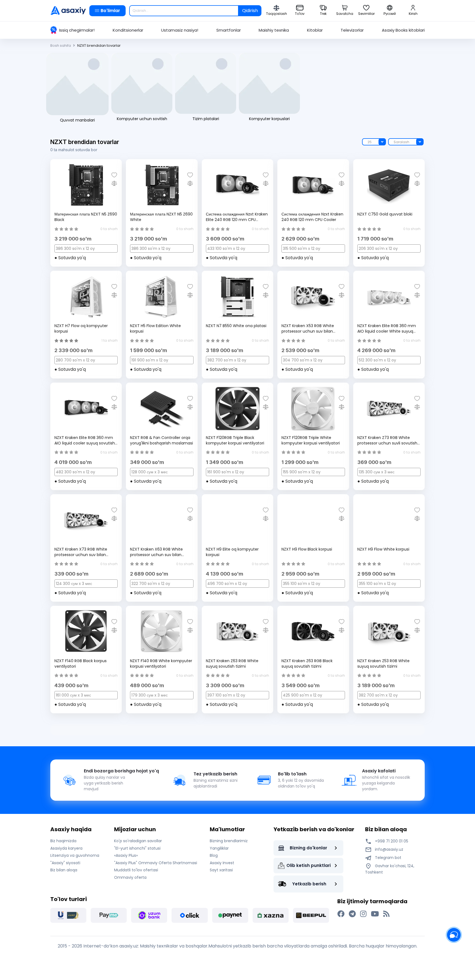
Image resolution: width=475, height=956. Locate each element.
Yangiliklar (219, 848)
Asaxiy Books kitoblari (403, 30)
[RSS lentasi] (386, 914)
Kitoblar (315, 30)
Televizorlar (352, 30)
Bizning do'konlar (308, 848)
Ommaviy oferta (130, 877)
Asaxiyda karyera (66, 848)
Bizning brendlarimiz (229, 841)
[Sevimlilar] (114, 175)
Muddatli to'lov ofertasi (136, 870)
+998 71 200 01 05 (391, 841)
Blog (214, 855)
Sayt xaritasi (221, 870)
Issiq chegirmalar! (77, 30)
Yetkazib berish (309, 884)
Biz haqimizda (63, 841)
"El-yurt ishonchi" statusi (137, 848)
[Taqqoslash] (114, 183)
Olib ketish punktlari (308, 865)
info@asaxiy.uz (389, 849)
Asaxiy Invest (222, 863)
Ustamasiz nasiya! (179, 30)
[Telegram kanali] (352, 914)
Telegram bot (387, 857)
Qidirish (250, 10)
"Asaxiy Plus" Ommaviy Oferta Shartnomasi (155, 863)
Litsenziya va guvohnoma (74, 855)
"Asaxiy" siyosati (65, 863)
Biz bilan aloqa (63, 870)
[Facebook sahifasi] (340, 914)
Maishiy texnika (274, 30)
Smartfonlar (228, 30)
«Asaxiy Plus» (126, 855)
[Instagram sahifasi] (363, 914)
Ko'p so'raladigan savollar (138, 841)
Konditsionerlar (128, 30)
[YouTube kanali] (375, 914)
